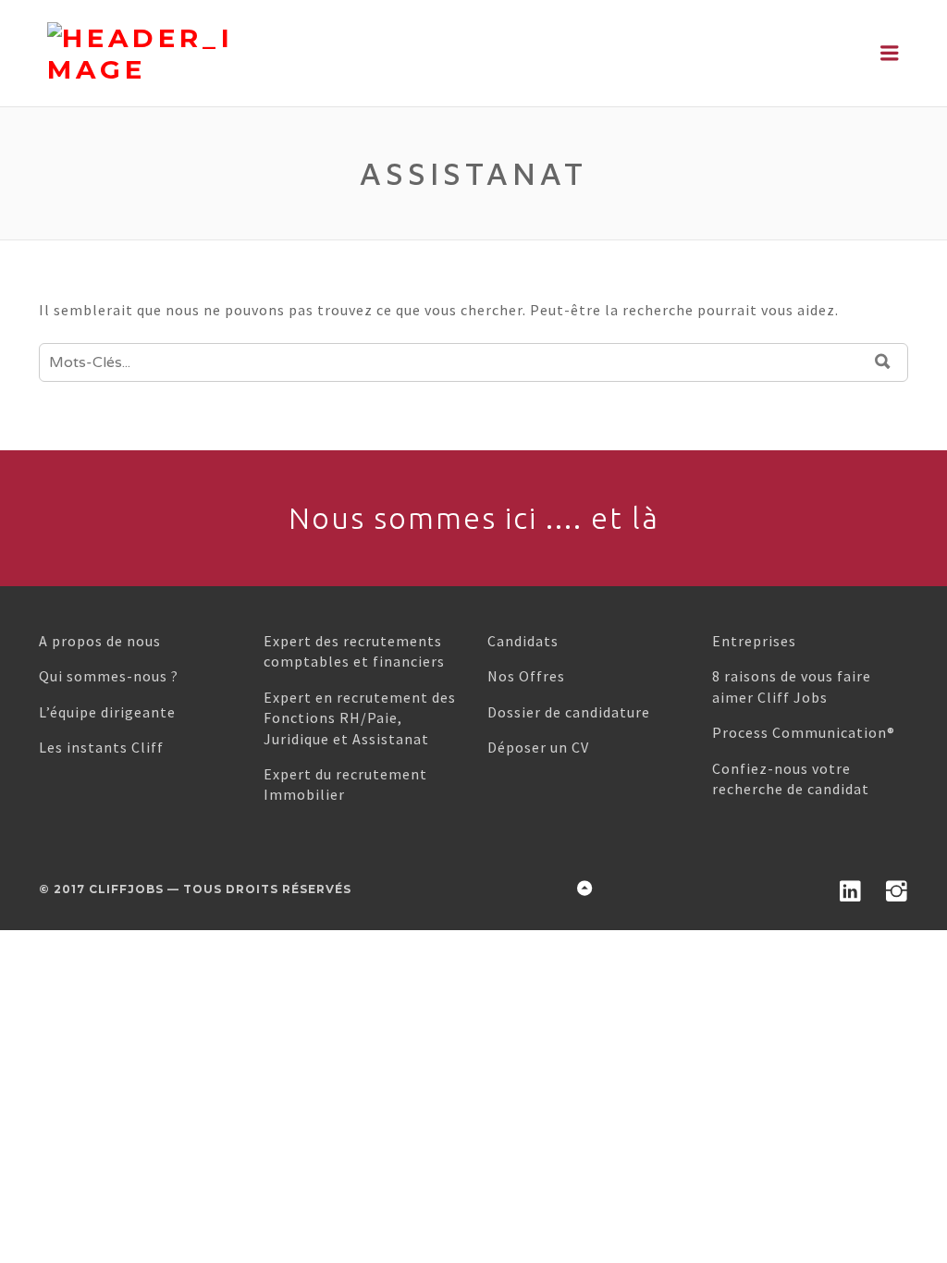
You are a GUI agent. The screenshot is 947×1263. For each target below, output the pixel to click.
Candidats (523, 641)
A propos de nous (100, 641)
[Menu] (890, 53)
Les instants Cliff (101, 747)
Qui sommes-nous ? (108, 676)
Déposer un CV (538, 747)
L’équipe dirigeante (107, 712)
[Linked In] (851, 887)
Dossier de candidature (568, 712)
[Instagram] (897, 887)
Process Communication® (803, 732)
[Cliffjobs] (206, 53)
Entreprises (754, 641)
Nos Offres (526, 676)
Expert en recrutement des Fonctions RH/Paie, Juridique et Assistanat (360, 718)
